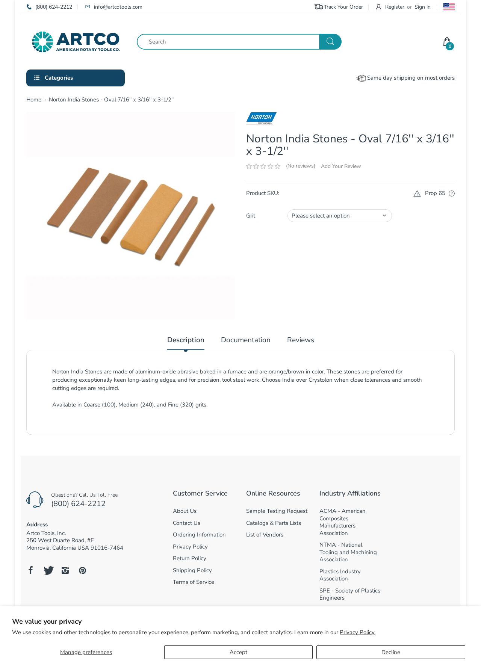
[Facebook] (30, 570)
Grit (250, 215)
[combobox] (239, 42)
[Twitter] (48, 570)
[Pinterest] (82, 570)
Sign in (422, 7)
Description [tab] (185, 340)
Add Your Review (341, 166)
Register (395, 7)
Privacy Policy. (357, 632)
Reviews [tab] (300, 340)
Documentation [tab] (246, 340)
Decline (390, 652)
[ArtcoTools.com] (76, 41)
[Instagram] (65, 570)
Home (33, 99)
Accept (238, 652)
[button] (263, 166)
